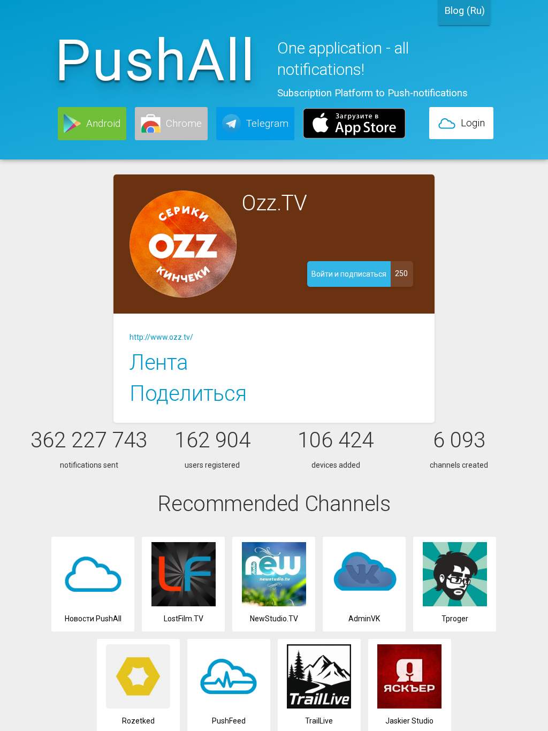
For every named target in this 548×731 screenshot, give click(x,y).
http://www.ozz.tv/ (161, 337)
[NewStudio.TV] (274, 603)
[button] (92, 123)
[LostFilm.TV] (183, 603)
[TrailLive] (319, 706)
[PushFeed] (229, 706)
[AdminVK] (364, 603)
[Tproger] (454, 603)
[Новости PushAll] (93, 603)
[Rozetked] (138, 706)
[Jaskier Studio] (409, 706)
